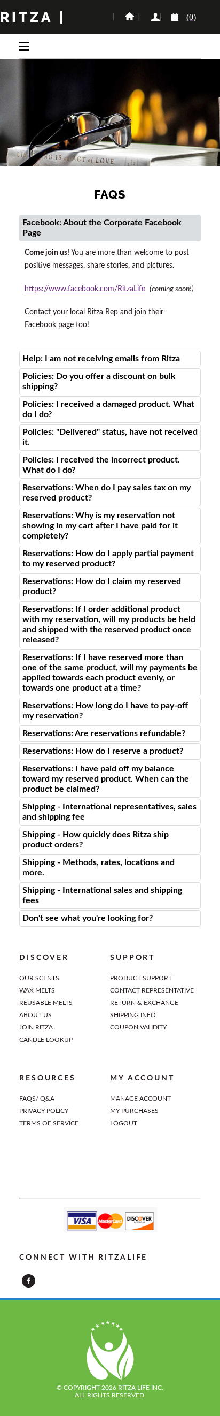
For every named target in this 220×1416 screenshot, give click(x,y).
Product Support (141, 978)
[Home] (125, 17)
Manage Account (140, 1098)
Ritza (26, 17)
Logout (123, 1123)
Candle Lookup (46, 1039)
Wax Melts (37, 990)
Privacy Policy (43, 1111)
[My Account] (149, 17)
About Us (35, 1015)
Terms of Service (48, 1123)
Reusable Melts (46, 1002)
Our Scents (39, 978)
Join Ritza (36, 1027)
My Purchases (134, 1111)
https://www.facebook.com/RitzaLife (85, 289)
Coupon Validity (138, 1027)
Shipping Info (133, 1015)
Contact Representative (152, 990)
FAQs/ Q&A (36, 1098)
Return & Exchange (144, 1002)
